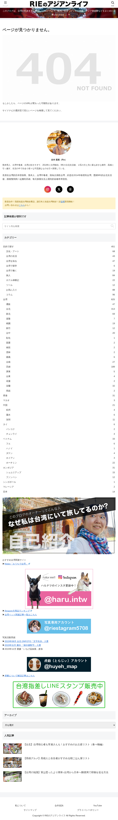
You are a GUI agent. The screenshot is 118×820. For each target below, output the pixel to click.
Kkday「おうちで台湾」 (16, 564)
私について (20, 805)
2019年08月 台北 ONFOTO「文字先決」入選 (26, 641)
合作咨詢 (59, 805)
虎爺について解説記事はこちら (20, 675)
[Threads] (70, 189)
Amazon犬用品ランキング (17, 611)
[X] (59, 189)
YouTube (97, 805)
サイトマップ (30, 810)
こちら (22, 205)
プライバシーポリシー (88, 810)
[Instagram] (47, 189)
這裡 (63, 201)
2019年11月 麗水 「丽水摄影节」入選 (23, 645)
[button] (112, 226)
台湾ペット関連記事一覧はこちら (21, 614)
